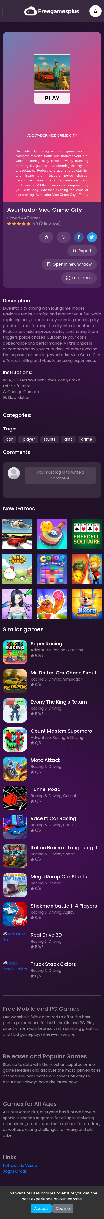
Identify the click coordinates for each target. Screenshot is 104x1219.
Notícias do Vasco (20, 1165)
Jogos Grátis (15, 1171)
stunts (50, 439)
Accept (41, 1208)
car (9, 439)
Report (85, 250)
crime (86, 439)
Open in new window (72, 264)
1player (28, 439)
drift (68, 439)
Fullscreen (82, 278)
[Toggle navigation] (9, 11)
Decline (63, 1208)
